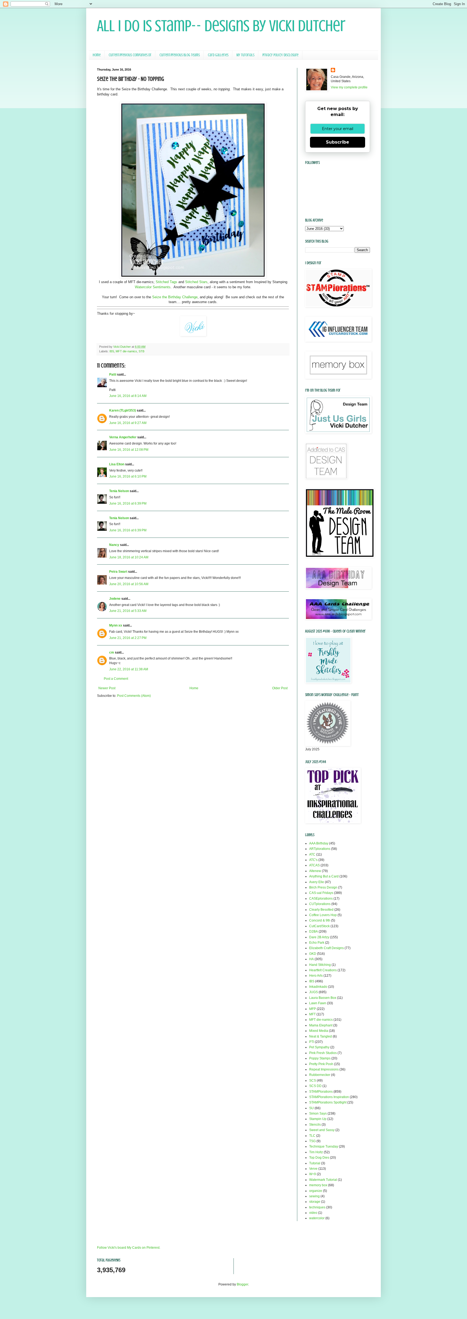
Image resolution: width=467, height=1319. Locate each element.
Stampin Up (317, 1119)
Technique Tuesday (323, 1146)
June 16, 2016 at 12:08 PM (128, 450)
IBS (111, 351)
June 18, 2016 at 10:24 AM (128, 557)
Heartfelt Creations (323, 970)
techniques (317, 1207)
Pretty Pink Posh (321, 1064)
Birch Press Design (323, 887)
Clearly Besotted (321, 910)
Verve (313, 1169)
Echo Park (316, 942)
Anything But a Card (324, 876)
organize (315, 1191)
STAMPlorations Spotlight (327, 1102)
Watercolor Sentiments (153, 287)
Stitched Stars (196, 282)
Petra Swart (118, 572)
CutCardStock (319, 926)
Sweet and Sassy (322, 1130)
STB (141, 351)
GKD (312, 954)
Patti (112, 374)
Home (97, 55)
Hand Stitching (320, 965)
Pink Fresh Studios (323, 1053)
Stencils (315, 1124)
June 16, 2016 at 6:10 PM (127, 476)
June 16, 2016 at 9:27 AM (127, 423)
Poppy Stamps (320, 1058)
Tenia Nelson (119, 491)
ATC (312, 854)
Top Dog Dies (319, 1157)
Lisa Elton (116, 464)
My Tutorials (245, 55)
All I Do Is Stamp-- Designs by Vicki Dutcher (221, 26)
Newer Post (106, 688)
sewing (314, 1196)
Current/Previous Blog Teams (179, 55)
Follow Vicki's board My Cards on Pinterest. (128, 1248)
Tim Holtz (316, 1152)
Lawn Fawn (317, 1003)
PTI (311, 1042)
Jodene (115, 599)
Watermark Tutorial (323, 1180)
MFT (312, 1014)
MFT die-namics (126, 351)
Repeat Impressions (324, 1069)
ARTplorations (319, 849)
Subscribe (337, 142)
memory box (318, 1185)
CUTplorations (320, 904)
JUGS (313, 992)
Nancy (114, 545)
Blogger (242, 1284)
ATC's (313, 860)
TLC (312, 1136)
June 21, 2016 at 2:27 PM (127, 638)
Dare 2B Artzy (319, 937)
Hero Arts (316, 975)
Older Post (280, 688)
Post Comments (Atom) (134, 696)
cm (111, 652)
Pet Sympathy (319, 1047)
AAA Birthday (318, 843)
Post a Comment (116, 679)
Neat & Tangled (320, 1036)
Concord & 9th (319, 920)
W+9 (312, 1174)
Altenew (315, 871)
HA (311, 959)
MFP (312, 1009)
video (313, 1213)
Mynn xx (115, 625)
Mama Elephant (320, 1025)
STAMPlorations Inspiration (329, 1097)
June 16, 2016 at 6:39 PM (127, 503)
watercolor (317, 1218)
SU (311, 1108)
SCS (312, 1080)
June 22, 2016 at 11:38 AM (128, 669)
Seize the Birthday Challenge (175, 297)
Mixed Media (318, 1031)
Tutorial (314, 1163)
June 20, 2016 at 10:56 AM (128, 584)
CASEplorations (321, 898)
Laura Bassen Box (322, 998)
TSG (312, 1141)
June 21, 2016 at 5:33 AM (127, 611)
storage (314, 1202)
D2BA (313, 931)
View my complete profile (349, 87)
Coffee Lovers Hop (323, 915)
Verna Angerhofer (122, 437)
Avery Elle (316, 882)
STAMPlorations (321, 1091)
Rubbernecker (319, 1075)
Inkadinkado (318, 987)
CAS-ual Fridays (321, 893)
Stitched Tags (166, 282)
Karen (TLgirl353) (122, 410)
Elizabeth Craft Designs (326, 948)
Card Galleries (218, 55)
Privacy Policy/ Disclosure (280, 55)
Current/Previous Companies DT (130, 55)
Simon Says (318, 1113)
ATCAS (314, 865)
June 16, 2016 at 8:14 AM (127, 396)
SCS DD (315, 1086)
